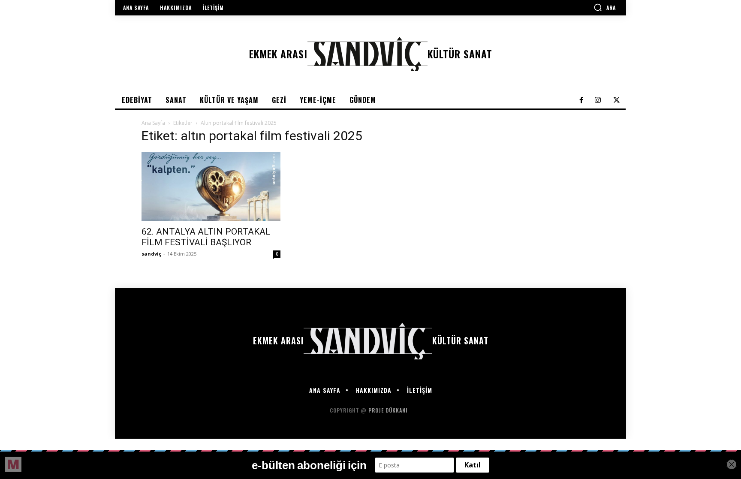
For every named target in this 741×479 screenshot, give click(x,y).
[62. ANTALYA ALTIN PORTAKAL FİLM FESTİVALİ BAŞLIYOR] (211, 186)
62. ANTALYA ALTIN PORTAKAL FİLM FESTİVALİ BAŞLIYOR (206, 236)
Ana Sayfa (153, 123)
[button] (604, 7)
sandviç (151, 253)
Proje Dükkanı (389, 410)
